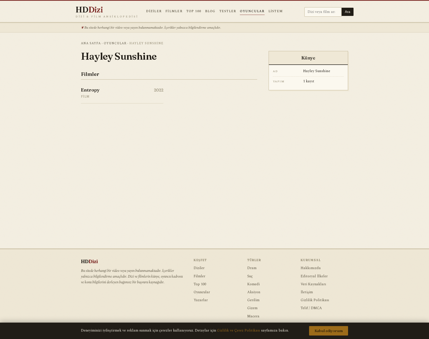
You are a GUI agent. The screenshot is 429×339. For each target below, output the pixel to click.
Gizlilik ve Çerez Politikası (238, 330)
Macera (253, 316)
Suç (250, 276)
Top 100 (193, 11)
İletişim (307, 292)
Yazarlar (201, 300)
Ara (347, 12)
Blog (210, 11)
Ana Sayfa (91, 43)
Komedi (253, 284)
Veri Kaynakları (313, 284)
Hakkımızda (311, 268)
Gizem (252, 308)
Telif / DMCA (311, 308)
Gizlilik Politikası (315, 300)
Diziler (154, 11)
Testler (227, 11)
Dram (251, 268)
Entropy (90, 90)
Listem (275, 11)
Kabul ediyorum (329, 331)
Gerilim (253, 300)
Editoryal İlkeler (314, 276)
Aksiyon (253, 292)
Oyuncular (252, 11)
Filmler (173, 11)
